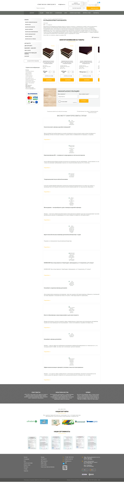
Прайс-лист (49, 12)
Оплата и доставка (75, 12)
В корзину (53, 79)
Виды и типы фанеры (30, 82)
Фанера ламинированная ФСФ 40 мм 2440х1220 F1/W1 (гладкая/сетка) (71, 62)
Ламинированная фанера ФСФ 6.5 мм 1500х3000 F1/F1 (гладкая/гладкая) (52, 62)
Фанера (27, 19)
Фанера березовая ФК (30, 26)
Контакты (96, 12)
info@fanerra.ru (61, 4)
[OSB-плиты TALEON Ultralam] (32, 421)
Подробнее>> (47, 139)
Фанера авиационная (30, 34)
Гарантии (26, 470)
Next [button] (100, 64)
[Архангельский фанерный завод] (44, 421)
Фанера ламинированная (31, 22)
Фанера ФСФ (28, 24)
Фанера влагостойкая (30, 38)
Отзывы (25, 468)
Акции (41, 12)
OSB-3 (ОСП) (28, 50)
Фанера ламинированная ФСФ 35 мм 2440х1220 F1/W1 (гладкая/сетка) (90, 62)
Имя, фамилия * (62, 94)
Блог (65, 12)
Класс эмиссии (29, 76)
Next (99, 422)
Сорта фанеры (29, 72)
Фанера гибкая (28, 36)
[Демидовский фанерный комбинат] (56, 422)
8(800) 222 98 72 (51, 4)
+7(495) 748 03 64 (42, 4)
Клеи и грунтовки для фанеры (31, 53)
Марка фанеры (29, 73)
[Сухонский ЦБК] (80, 421)
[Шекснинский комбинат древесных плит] (68, 422)
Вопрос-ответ (87, 12)
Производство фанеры (30, 81)
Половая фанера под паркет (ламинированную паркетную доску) (87, 112)
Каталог (32, 12)
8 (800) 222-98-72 (69, 459)
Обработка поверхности (31, 79)
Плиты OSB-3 (44, 465)
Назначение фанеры (30, 71)
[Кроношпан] (92, 421)
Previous (22, 422)
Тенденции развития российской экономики (57, 111)
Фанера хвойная (29, 29)
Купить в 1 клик (53, 76)
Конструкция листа (29, 78)
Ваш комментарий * (84, 94)
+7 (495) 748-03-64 (69, 457)
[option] (52, 64)
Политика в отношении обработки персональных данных (37, 479)
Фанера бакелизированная (31, 31)
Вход (90, 4)
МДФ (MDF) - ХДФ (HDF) (30, 48)
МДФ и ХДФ (43, 463)
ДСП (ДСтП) (28, 43)
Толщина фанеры (29, 75)
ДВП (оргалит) (28, 45)
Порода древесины (30, 80)
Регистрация (94, 4)
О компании (58, 12)
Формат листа (29, 74)
